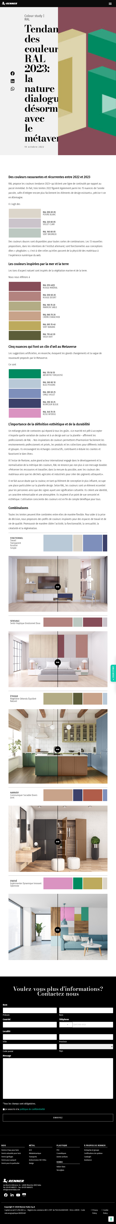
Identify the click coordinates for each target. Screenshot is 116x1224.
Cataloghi (87, 1157)
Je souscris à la (25, 1109)
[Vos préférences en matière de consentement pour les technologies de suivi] (111, 1219)
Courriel (6, 1019)
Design (31, 1163)
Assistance (88, 1160)
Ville (5, 1041)
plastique (62, 1145)
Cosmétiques (61, 1153)
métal (32, 1145)
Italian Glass (61, 1167)
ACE (30, 1150)
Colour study (33, 16)
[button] (110, 3)
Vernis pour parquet (8, 1160)
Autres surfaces (62, 1157)
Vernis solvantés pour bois (11, 1153)
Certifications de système (93, 1153)
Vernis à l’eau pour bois (10, 1150)
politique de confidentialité (32, 1109)
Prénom (6, 1015)
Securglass (60, 1170)
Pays (61, 1051)
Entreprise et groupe (91, 1150)
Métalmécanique (35, 1153)
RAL (27, 19)
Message (7, 1056)
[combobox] (66, 1024)
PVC (58, 1150)
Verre (60, 1162)
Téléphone (64, 1019)
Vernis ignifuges (7, 1157)
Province (63, 1041)
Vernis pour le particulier (10, 1163)
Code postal (8, 1051)
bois (3, 1145)
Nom (61, 1015)
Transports (33, 1157)
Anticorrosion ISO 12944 (37, 1160)
